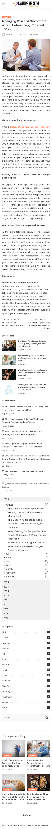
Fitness (5, 654)
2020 (6, 604)
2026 (6, 499)
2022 (6, 595)
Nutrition (6, 680)
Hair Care (6, 664)
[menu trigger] (4, 4)
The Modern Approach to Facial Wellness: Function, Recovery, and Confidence (32, 358)
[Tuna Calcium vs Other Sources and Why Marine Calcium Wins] (38, 782)
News (4, 675)
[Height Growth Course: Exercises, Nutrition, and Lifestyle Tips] (13, 748)
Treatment (7, 697)
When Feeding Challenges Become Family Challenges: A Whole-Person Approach (33, 372)
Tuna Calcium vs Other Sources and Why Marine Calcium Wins (37, 797)
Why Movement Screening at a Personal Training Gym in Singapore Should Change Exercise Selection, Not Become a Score (26, 459)
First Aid (5, 648)
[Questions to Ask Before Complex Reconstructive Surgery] (38, 748)
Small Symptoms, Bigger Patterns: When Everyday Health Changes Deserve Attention (32, 387)
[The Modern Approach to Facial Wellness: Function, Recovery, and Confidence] (9, 360)
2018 (5, 613)
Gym (4, 659)
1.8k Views (33, 34)
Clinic (4, 632)
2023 (6, 591)
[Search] (48, 4)
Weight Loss (7, 702)
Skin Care (6, 686)
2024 (6, 586)
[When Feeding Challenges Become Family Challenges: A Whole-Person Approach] (9, 374)
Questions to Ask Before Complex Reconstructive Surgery (38, 763)
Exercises (6, 643)
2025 (6, 582)
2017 (5, 618)
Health (6, 17)
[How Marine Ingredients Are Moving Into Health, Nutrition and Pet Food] (13, 782)
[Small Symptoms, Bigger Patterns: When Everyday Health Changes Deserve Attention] (9, 389)
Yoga (4, 707)
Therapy (6, 691)
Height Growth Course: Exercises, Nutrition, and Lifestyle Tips (13, 763)
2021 (5, 600)
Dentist (5, 637)
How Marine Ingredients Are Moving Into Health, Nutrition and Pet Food (13, 797)
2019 (5, 609)
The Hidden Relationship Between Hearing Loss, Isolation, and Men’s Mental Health (32, 343)
